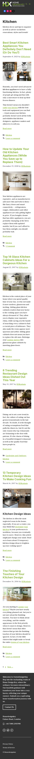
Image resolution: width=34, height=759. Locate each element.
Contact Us (9, 707)
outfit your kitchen (10, 107)
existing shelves (13, 340)
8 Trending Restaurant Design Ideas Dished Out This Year (15, 375)
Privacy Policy (8, 744)
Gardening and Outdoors (16, 455)
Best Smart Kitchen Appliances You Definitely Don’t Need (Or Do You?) (17, 47)
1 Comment (10, 246)
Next (10, 667)
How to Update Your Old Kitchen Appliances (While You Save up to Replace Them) (16, 155)
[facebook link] (11, 730)
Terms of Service (9, 748)
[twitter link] (8, 730)
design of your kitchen (20, 642)
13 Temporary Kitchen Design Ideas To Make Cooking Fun (17, 476)
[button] (26, 4)
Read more (7, 128)
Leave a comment (13, 138)
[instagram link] (4, 730)
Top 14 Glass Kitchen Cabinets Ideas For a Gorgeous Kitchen (16, 260)
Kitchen (9, 135)
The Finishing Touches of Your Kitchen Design (13, 574)
